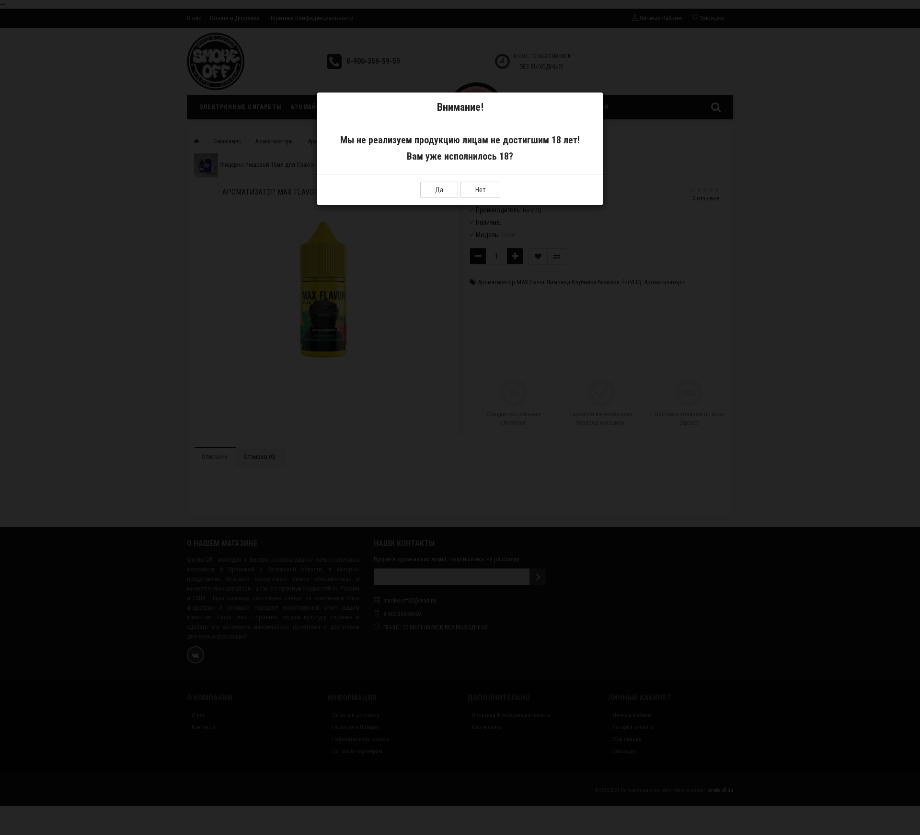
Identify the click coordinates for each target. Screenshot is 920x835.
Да (439, 190)
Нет (480, 190)
